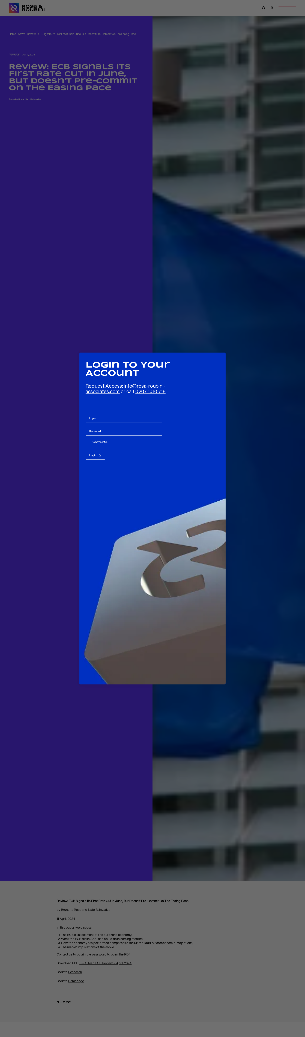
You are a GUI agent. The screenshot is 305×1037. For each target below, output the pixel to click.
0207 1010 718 (150, 391)
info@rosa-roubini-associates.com (126, 388)
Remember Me (99, 442)
